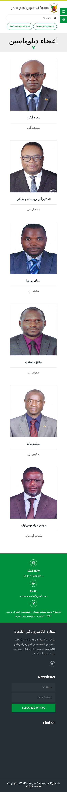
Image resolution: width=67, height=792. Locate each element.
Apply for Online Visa (20, 26)
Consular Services (45, 26)
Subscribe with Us (33, 708)
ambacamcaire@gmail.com (33, 596)
